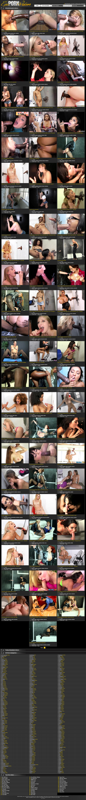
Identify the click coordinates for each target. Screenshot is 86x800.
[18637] (32, 679)
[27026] (61, 675)
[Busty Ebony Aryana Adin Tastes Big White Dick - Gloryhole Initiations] (71, 224)
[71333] (3, 684)
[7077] (4, 723)
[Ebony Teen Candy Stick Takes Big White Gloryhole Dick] (15, 45)
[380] (33, 712)
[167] (4, 673)
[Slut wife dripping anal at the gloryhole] (15, 71)
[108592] (3, 672)
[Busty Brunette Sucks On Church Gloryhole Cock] (71, 428)
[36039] (61, 680)
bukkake (14, 135)
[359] (33, 659)
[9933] (61, 657)
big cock (9, 33)
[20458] (61, 733)
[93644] (4, 748)
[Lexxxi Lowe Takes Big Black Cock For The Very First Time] (43, 96)
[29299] (3, 760)
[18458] (3, 711)
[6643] (4, 755)
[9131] (32, 748)
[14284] (4, 729)
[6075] (60, 760)
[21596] (4, 740)
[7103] (32, 767)
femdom (42, 84)
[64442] (33, 717)
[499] (4, 660)
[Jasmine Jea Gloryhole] (43, 198)
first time (71, 33)
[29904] (61, 725)
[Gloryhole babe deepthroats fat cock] (15, 580)
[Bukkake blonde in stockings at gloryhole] (43, 631)
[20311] (61, 732)
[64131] (60, 770)
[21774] (4, 689)
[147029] (5, 763)
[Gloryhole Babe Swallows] (15, 453)
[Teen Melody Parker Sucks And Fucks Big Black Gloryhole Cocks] (71, 45)
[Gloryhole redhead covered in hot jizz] (43, 428)
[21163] (61, 721)
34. (62, 783)
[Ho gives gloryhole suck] (15, 504)
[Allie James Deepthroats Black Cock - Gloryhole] (71, 198)
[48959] (33, 768)
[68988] (60, 740)
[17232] (61, 766)
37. (62, 787)
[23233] (61, 739)
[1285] (4, 772)
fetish (13, 619)
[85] (3, 739)
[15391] (3, 751)
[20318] (60, 683)
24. (33, 789)
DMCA (44, 798)
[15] (4, 747)
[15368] (4, 659)
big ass (64, 33)
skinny (33, 84)
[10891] (4, 715)
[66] (3, 675)
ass (11, 211)
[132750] (4, 677)
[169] (60, 768)
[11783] (32, 728)
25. (32, 790)
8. (5, 786)
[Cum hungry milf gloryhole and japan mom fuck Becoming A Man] (71, 479)
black (46, 135)
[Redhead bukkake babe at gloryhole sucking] (71, 147)
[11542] (3, 696)
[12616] (32, 735)
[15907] (32, 672)
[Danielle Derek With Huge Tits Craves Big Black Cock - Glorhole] (71, 300)
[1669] (3, 656)
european (72, 262)
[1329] (60, 755)
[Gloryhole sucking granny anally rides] (15, 326)
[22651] (4, 720)
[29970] (61, 763)
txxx (38, 85)
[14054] (62, 679)
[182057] (4, 692)
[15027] (61, 663)
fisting (63, 262)
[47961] (33, 697)
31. (61, 779)
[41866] (4, 732)
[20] (61, 727)
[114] (60, 720)
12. (3, 791)
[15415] (3, 683)
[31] (32, 751)
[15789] (33, 703)
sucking (75, 517)
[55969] (5, 655)
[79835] (32, 665)
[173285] (4, 693)
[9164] (60, 667)
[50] (31, 677)
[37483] (61, 767)
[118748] (4, 671)
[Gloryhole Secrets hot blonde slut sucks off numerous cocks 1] (43, 173)
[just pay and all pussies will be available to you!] (43, 20)
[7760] (32, 673)
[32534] (6, 766)
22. (32, 786)
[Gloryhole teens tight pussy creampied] (43, 351)
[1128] (3, 681)
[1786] (4, 728)
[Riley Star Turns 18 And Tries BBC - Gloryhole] (71, 96)
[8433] (61, 695)
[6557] (32, 725)
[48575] (61, 684)
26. (32, 791)
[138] (2, 657)
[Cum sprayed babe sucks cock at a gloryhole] (43, 377)
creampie (70, 58)
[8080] (60, 719)
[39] (3, 744)
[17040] (60, 709)
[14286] (61, 759)
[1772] (32, 711)
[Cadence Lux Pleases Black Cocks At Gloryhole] (71, 402)
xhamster (11, 85)
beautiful (61, 33)
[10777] (61, 693)
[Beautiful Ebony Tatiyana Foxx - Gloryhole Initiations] (15, 377)
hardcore (46, 84)
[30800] (33, 664)
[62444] (33, 731)
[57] (32, 683)
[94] (61, 699)
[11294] (61, 697)
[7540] (4, 697)
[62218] (4, 688)
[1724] (3, 770)
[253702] (32, 747)
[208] (61, 659)
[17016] (3, 707)
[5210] (32, 715)
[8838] (3, 731)
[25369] (33, 689)
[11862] (3, 752)
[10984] (61, 696)
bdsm (44, 33)
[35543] (4, 664)
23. (33, 787)
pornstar (39, 568)
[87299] (4, 756)
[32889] (32, 675)
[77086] (60, 717)
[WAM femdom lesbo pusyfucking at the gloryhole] (15, 300)
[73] (32, 692)
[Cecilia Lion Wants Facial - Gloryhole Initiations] (15, 402)
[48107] (33, 771)
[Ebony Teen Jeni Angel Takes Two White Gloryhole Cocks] (43, 402)
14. (3, 794)
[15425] (3, 771)
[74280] (33, 720)
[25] (32, 691)
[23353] (4, 725)
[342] (60, 716)
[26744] (33, 684)
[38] (32, 657)
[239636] (4, 713)
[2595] (3, 709)
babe (38, 33)
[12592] (60, 764)
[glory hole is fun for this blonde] (15, 428)
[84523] (33, 739)
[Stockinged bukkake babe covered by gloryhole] (43, 479)
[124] (3, 699)
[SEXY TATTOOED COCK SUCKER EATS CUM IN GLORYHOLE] (71, 122)
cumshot (17, 33)
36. (62, 786)
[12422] (3, 687)
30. (62, 778)
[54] (32, 667)
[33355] (61, 708)
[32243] (33, 688)
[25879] (61, 689)
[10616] (32, 744)
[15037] (61, 731)
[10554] (3, 669)
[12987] (32, 719)
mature (5, 160)
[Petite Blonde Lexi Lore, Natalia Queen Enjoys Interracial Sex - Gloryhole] (15, 96)
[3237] (3, 716)
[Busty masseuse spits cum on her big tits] (71, 453)
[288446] (4, 695)
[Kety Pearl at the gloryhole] (43, 555)
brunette (17, 466)
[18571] (4, 764)
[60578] (61, 728)
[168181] (4, 701)
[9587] (61, 703)
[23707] (32, 705)
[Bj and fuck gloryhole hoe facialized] (43, 453)
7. (4, 785)
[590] (60, 712)
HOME (37, 5)
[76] (32, 695)
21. (32, 785)
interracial (5, 33)
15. (34, 777)
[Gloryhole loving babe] (71, 249)
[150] (60, 748)
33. (62, 782)
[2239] (60, 707)
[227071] (61, 744)
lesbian (5, 313)
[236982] (32, 743)
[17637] (32, 760)
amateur (33, 33)
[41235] (61, 772)
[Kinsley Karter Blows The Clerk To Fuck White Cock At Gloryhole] (43, 122)
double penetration (73, 84)
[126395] (32, 770)
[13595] (3, 719)
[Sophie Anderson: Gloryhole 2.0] (71, 71)
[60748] (32, 660)
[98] (32, 727)
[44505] (61, 681)
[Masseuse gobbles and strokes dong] (43, 580)
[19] (32, 693)
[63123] (32, 732)
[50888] (32, 700)
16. (33, 778)
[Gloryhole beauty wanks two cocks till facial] (15, 122)
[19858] (4, 721)
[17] (32, 766)
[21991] (4, 736)
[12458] (32, 661)
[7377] (4, 679)
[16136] (61, 688)
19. (32, 782)
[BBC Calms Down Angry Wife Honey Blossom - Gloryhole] (15, 249)
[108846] (60, 671)
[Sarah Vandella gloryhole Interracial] (71, 326)
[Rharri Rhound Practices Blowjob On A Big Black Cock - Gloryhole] (15, 530)
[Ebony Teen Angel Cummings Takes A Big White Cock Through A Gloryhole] (43, 300)
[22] (33, 655)
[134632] (3, 665)
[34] (60, 673)
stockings (45, 644)
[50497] (3, 700)
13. (5, 793)
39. (61, 790)
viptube (67, 110)
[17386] (61, 736)
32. (62, 781)
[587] (32, 704)
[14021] (61, 660)
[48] (59, 724)
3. (5, 779)
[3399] (60, 661)
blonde (41, 33)
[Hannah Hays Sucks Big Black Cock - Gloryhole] (15, 275)
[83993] (60, 752)
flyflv (38, 34)
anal (4, 84)
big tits (36, 33)
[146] (61, 669)
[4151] (4, 717)
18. (32, 781)
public (43, 211)
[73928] (61, 747)
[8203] (3, 712)
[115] (60, 743)
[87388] (4, 743)
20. (34, 783)
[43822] (32, 756)
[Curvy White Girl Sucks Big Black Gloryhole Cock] (71, 580)
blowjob (16, 58)
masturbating (16, 160)
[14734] (61, 655)
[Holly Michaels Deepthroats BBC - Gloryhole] (71, 351)
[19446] (61, 664)
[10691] (60, 705)
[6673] (61, 735)
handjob (42, 58)
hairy (14, 33)
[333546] (4, 703)
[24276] (33, 736)
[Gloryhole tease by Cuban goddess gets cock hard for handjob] (15, 351)
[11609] (4, 667)
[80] (60, 751)
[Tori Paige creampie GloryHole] (15, 147)
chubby (16, 364)
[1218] (33, 668)
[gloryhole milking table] (43, 71)
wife (11, 84)
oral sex (72, 517)
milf (9, 84)
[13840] (32, 724)
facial (69, 262)
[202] (3, 724)
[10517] (62, 676)
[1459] (3, 691)
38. (61, 789)
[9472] (32, 687)
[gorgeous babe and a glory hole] (15, 198)
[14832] (61, 704)
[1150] (3, 733)
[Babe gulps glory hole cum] (43, 45)
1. (4, 777)
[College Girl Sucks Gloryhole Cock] (43, 275)
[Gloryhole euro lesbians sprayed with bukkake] (43, 606)
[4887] (33, 680)
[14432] (3, 676)
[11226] (4, 727)
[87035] (32, 740)
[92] (32, 671)
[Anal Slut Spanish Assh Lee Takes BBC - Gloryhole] (71, 555)
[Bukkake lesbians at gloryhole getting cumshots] (43, 530)
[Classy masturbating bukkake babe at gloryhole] (71, 275)
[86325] (33, 701)
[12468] (61, 672)
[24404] (61, 701)
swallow (71, 135)
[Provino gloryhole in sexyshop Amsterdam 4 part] (71, 504)
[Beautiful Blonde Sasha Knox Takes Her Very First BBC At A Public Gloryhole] (71, 20)
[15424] (60, 729)
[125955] (33, 733)
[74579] (32, 729)
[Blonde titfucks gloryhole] (43, 147)
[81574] (61, 668)
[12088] (4, 663)
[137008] (61, 677)
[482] (3, 759)
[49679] (3, 685)
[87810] (61, 713)
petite (12, 33)
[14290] (60, 656)
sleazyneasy (12, 34)
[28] (32, 716)
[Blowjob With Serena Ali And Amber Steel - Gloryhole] (43, 249)
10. (3, 789)
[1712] (61, 711)
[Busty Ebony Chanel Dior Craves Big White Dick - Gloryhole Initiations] (43, 224)
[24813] (33, 669)
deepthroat (68, 517)
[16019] (32, 681)
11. (5, 790)
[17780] (32, 696)
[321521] (4, 661)
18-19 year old (63, 109)
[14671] (33, 755)
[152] (61, 715)
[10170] (33, 676)
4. (4, 781)
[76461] (32, 752)
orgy (43, 262)
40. (61, 791)
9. (5, 787)
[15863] (3, 668)
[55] (60, 685)
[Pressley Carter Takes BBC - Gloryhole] (15, 479)
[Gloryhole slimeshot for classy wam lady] (15, 606)
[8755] (32, 699)
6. (4, 783)
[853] (3, 767)
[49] (3, 735)
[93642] (33, 707)
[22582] (34, 764)
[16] (60, 692)
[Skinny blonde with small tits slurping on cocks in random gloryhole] (43, 326)
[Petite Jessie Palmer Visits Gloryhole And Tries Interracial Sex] (15, 20)
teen (4, 58)
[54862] (32, 713)
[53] (3, 680)
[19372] (33, 709)
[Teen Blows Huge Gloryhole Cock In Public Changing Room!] (71, 530)
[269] (32, 685)
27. (32, 793)
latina (66, 542)
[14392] (32, 759)
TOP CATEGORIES (45, 5)
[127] (32, 656)
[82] (32, 721)
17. (32, 779)
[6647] (4, 708)
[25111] (4, 704)
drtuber (11, 569)
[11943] (3, 705)
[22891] (61, 691)
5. (5, 782)
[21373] (32, 772)
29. (61, 777)
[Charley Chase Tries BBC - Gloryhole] (71, 377)
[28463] (32, 763)
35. (62, 785)
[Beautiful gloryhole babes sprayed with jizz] (71, 606)
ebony (72, 211)
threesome (37, 262)
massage (5, 466)
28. (32, 794)
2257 (42, 798)
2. (4, 778)
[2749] (60, 756)
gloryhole (18, 313)
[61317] (3, 768)
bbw (4, 364)
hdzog (67, 187)
